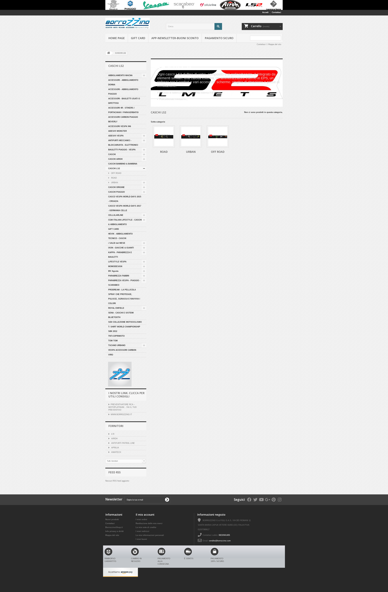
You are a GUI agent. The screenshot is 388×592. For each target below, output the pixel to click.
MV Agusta (113, 271)
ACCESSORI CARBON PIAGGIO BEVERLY (123, 119)
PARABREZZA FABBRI (118, 276)
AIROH (114, 438)
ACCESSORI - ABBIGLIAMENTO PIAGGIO (123, 91)
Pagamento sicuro (219, 38)
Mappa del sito (274, 44)
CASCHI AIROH (115, 159)
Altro (159, 104)
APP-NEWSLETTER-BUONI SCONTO (175, 38)
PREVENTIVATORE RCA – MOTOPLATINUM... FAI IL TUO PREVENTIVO (122, 407)
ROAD (113, 178)
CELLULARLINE (115, 215)
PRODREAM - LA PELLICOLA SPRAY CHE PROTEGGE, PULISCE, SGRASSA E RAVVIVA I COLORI (124, 296)
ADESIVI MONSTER (117, 131)
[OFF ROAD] (218, 136)
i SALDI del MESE (116, 243)
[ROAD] (164, 136)
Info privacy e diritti (114, 531)
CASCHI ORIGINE (116, 187)
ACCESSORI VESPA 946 (119, 126)
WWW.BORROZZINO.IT (121, 414)
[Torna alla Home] (108, 53)
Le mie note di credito (146, 527)
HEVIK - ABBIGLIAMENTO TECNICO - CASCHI (120, 236)
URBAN (114, 182)
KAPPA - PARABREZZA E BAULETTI (120, 254)
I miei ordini (141, 519)
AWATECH (116, 452)
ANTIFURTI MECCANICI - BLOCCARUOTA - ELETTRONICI (123, 142)
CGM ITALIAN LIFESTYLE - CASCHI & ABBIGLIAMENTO (125, 222)
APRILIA (115, 448)
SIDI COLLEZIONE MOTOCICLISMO (125, 322)
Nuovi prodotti (112, 519)
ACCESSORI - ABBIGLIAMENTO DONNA (123, 82)
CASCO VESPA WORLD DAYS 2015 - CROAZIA (124, 199)
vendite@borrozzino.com (220, 541)
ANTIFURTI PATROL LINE (123, 443)
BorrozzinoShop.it (114, 527)
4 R (112, 434)
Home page (116, 38)
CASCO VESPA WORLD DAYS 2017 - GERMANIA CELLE (124, 208)
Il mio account (145, 514)
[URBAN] (191, 136)
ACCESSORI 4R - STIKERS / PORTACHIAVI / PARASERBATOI (123, 110)
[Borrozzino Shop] (133, 23)
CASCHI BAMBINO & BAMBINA (122, 164)
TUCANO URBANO (116, 345)
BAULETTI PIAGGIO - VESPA (121, 150)
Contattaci (276, 12)
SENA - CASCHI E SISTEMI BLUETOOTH (121, 315)
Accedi (265, 12)
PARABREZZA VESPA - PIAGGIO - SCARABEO (124, 282)
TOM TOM (113, 340)
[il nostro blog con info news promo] (120, 374)
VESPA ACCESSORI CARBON (122, 350)
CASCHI (112, 154)
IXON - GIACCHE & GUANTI (121, 248)
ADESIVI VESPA (116, 136)
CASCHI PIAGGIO (116, 192)
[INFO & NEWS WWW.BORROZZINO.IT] (194, 5)
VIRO (110, 355)
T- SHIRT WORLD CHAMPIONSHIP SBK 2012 (124, 329)
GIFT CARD (113, 229)
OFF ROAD (115, 173)
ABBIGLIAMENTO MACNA (120, 75)
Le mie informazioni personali (150, 535)
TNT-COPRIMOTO (116, 336)
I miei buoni (141, 539)
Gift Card (138, 38)
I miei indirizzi (142, 531)
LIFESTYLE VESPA (117, 262)
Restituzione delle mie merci (149, 523)
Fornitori (115, 426)
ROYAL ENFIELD (116, 308)
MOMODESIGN (115, 266)
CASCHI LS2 (114, 168)
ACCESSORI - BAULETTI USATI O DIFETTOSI (124, 100)
